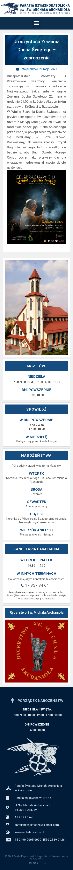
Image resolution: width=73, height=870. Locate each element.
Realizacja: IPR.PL (37, 863)
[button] (36, 23)
